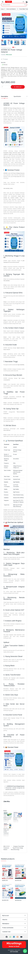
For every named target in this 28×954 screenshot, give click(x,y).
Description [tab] (4, 96)
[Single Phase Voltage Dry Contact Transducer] (7, 825)
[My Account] (23, 2)
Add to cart (18, 86)
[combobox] (12, 4)
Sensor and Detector (11, 9)
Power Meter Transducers (6, 48)
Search (25, 4)
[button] (25, 14)
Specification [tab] (17, 96)
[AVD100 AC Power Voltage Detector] (7, 814)
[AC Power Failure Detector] (17, 814)
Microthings (16, 849)
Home (2, 9)
